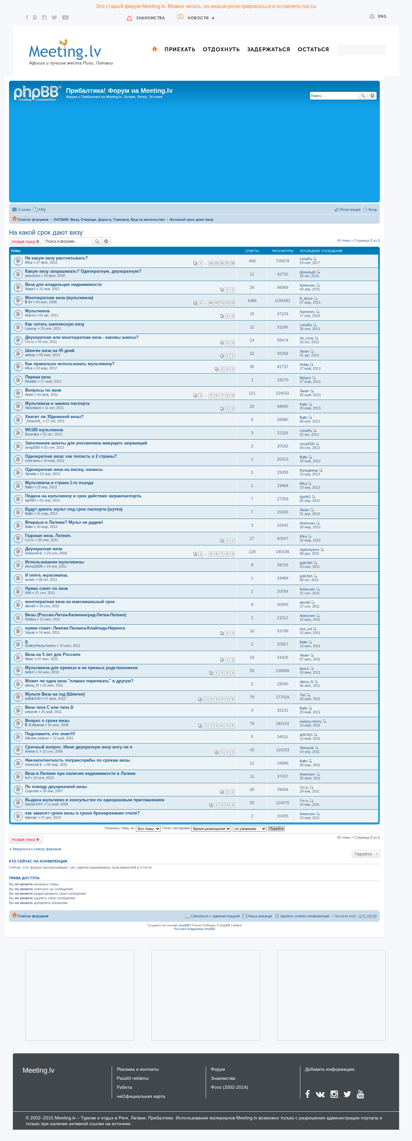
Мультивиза (37, 310)
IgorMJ (30, 500)
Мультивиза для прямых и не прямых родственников (81, 667)
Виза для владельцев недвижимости (63, 284)
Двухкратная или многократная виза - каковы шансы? (82, 337)
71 (221, 303)
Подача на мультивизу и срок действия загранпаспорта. (83, 495)
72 (227, 303)
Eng (382, 16)
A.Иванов (36, 725)
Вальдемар (309, 470)
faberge (31, 817)
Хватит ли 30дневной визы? (54, 416)
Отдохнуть (221, 49)
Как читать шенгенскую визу (54, 324)
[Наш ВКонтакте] (35, 17)
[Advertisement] (194, 152)
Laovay (31, 328)
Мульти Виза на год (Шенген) (55, 694)
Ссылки (24, 209)
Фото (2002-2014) (229, 1087)
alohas (30, 355)
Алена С (32, 751)
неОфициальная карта (141, 1096)
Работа (124, 1087)
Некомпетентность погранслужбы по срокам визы (77, 760)
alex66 (30, 606)
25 (216, 263)
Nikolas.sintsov (37, 738)
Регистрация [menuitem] (350, 209)
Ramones (307, 312)
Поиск (363, 96)
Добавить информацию (330, 1069)
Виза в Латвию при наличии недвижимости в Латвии (80, 773)
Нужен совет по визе (46, 588)
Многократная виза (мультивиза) (59, 297)
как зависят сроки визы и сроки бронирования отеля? (82, 813)
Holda (304, 364)
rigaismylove (309, 549)
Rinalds (31, 381)
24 (210, 263)
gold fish (306, 563)
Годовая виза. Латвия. (48, 535)
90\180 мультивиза (44, 429)
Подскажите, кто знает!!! (50, 733)
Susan (30, 632)
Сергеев (32, 791)
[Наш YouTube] (65, 17)
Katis (303, 404)
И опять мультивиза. (46, 575)
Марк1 (30, 289)
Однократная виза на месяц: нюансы (64, 469)
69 (210, 303)
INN (28, 593)
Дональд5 (307, 272)
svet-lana (32, 461)
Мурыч (305, 378)
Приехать (179, 49)
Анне (29, 394)
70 (216, 303)
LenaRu (306, 259)
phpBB (184, 925)
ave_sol (306, 629)
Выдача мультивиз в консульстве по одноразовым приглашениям (94, 799)
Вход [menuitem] (373, 209)
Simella (30, 474)
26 (221, 263)
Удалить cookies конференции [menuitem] (304, 916)
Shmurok (307, 748)
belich (29, 672)
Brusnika (32, 434)
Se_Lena (307, 338)
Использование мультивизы (54, 562)
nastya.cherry (311, 721)
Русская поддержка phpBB (194, 929)
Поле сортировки (176, 828)
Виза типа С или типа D (49, 707)
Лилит (304, 351)
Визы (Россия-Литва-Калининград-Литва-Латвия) (75, 614)
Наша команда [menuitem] (260, 916)
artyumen (32, 276)
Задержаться (268, 49)
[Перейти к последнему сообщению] (314, 259)
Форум (218, 1069)
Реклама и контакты (138, 1069)
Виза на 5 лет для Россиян (52, 654)
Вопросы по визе (43, 390)
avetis (29, 579)
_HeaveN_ (33, 421)
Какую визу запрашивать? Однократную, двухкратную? (83, 271)
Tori (302, 695)
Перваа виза (38, 377)
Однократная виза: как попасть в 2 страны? (71, 456)
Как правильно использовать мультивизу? (70, 363)
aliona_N (32, 685)
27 (227, 263)
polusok (31, 712)
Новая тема (23, 241)
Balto (303, 417)
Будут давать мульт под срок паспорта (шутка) (73, 509)
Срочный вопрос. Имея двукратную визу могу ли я (78, 747)
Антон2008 (33, 566)
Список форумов (33, 219)
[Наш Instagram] (44, 17)
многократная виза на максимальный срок (70, 601)
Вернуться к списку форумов (37, 849)
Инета (30, 315)
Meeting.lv (38, 1070)
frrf (27, 778)
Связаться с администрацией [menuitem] (215, 916)
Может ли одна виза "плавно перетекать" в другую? (79, 680)
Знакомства (150, 18)
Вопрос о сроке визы (47, 720)
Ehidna (30, 619)
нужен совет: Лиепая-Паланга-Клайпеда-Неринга (75, 628)
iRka (28, 262)
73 (232, 303)
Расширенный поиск (372, 96)
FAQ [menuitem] (42, 209)
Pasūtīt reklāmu (133, 1078)
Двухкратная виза (43, 548)
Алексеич (307, 285)
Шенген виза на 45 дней (49, 350)
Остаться (313, 49)
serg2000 (32, 447)
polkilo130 (33, 698)
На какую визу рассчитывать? (56, 258)
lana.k (304, 668)
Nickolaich (33, 408)
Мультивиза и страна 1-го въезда (59, 482)
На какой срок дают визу (191, 219)
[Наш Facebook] (27, 17)
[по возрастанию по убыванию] (250, 828)
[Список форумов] (38, 92)
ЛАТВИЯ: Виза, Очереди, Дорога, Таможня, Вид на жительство (109, 219)
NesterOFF (34, 804)
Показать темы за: (120, 828)
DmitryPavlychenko (40, 646)
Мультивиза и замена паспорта (57, 403)
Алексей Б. (34, 553)
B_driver (306, 298)
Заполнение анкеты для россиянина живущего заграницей (86, 443)
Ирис (29, 659)
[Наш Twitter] (54, 17)
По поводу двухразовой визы (56, 786)
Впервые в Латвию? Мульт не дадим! (64, 522)
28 (232, 263)
